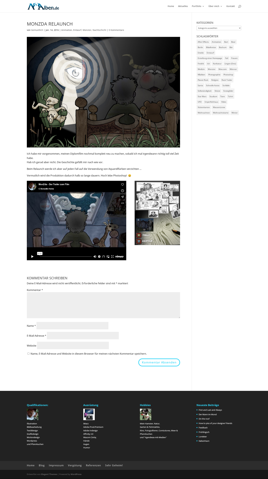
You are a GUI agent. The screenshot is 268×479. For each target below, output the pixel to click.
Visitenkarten (204, 107)
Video (223, 102)
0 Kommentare (116, 30)
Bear (233, 42)
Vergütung (75, 465)
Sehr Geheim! (114, 465)
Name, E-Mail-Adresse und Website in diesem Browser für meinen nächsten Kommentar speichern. (89, 353)
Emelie (201, 52)
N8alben (201, 74)
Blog (42, 465)
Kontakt (230, 6)
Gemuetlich (37, 30)
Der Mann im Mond (208, 414)
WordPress (76, 474)
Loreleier (203, 436)
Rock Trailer (227, 80)
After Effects (203, 42)
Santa (200, 85)
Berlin (200, 47)
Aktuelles (183, 6)
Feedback (203, 427)
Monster (87, 30)
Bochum (222, 47)
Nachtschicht (99, 30)
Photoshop (228, 74)
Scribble (226, 85)
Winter (235, 112)
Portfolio (196, 6)
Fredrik (201, 63)
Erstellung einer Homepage (210, 58)
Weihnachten (204, 112)
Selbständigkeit (205, 91)
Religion (215, 80)
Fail (226, 58)
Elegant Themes (49, 474)
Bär (231, 47)
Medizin (201, 69)
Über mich (213, 6)
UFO (199, 102)
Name (31, 325)
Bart (226, 42)
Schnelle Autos (212, 85)
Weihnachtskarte (220, 112)
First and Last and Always (210, 410)
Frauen (234, 58)
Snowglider (228, 91)
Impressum (56, 465)
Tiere (222, 96)
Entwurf (77, 30)
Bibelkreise (211, 47)
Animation (66, 30)
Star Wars (202, 96)
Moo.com (223, 69)
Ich (208, 63)
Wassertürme (219, 107)
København (204, 440)
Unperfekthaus (211, 102)
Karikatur (217, 63)
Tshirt (230, 96)
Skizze (217, 91)
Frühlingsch (204, 432)
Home (171, 6)
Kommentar (35, 290)
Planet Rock (203, 80)
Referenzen (93, 465)
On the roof (204, 418)
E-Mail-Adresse (36, 335)
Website (31, 345)
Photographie (214, 74)
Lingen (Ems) (230, 63)
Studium (213, 96)
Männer (233, 69)
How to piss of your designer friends (215, 423)
